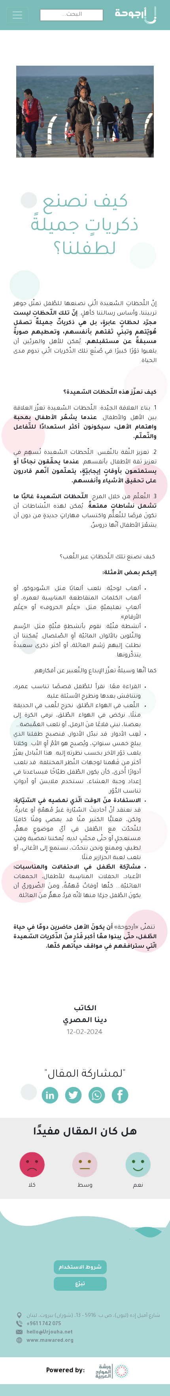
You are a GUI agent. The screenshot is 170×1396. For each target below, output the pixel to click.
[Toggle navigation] (17, 15)
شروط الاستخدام (80, 1268)
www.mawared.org (50, 1341)
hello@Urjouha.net (49, 1332)
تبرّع (80, 1284)
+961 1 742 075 (43, 1324)
